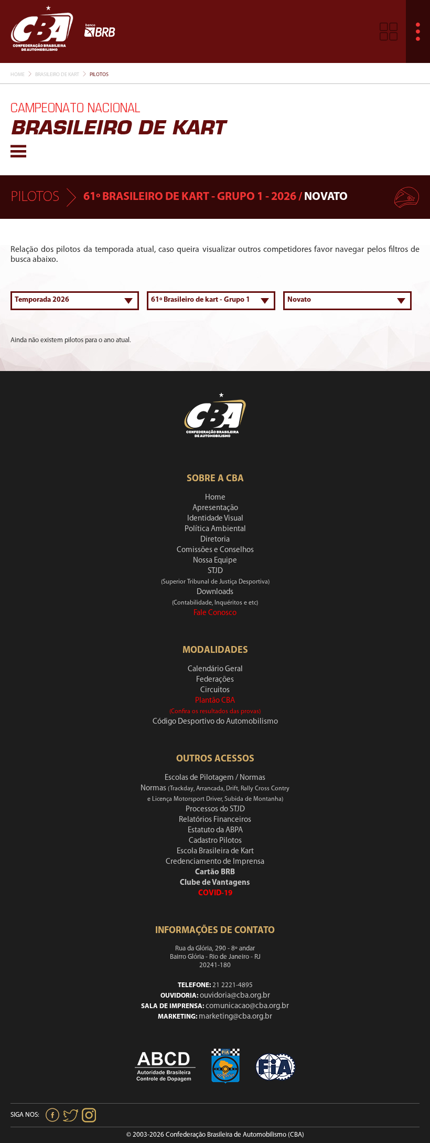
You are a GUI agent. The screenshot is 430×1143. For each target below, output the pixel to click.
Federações (215, 680)
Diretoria (215, 540)
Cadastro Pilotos (215, 841)
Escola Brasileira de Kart (215, 851)
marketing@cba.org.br (235, 1017)
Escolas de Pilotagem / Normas (215, 778)
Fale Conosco (215, 613)
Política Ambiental (215, 529)
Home (17, 75)
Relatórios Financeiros (215, 820)
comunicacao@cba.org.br (247, 1006)
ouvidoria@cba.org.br (235, 996)
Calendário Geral (215, 669)
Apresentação (215, 508)
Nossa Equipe (215, 561)
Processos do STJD (215, 809)
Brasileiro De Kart (57, 75)
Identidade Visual (215, 519)
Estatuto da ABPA (215, 830)
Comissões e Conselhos (215, 550)
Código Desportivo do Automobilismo (215, 722)
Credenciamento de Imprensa (215, 862)
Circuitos (215, 690)
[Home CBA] (41, 31)
